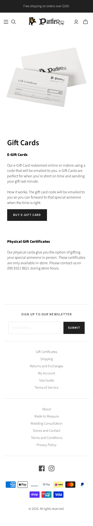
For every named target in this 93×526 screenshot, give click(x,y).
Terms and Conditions (46, 437)
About (46, 409)
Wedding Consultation (46, 423)
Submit (74, 328)
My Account (46, 373)
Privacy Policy (46, 444)
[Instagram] (51, 468)
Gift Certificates (46, 351)
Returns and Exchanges (46, 366)
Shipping (46, 359)
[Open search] (13, 22)
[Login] (76, 22)
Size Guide (46, 380)
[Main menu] (6, 22)
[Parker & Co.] (46, 21)
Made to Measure (46, 416)
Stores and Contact (46, 430)
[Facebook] (42, 468)
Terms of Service (46, 387)
